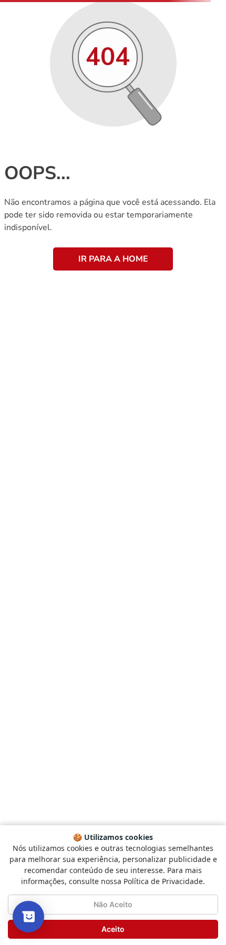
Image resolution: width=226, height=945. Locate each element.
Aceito (113, 929)
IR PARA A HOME (113, 337)
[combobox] (112, 62)
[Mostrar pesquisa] (28, 916)
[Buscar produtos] (203, 62)
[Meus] (150, 36)
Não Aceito (113, 904)
